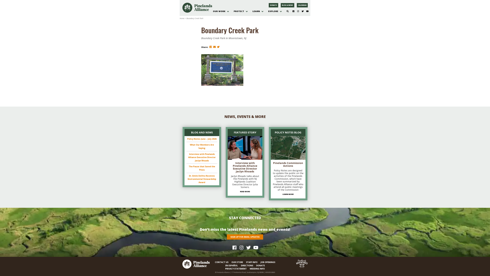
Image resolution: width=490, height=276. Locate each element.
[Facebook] (293, 11)
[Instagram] (297, 11)
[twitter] (218, 47)
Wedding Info (257, 268)
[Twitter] (302, 11)
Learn (256, 11)
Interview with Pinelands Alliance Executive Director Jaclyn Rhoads (202, 157)
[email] (214, 47)
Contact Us (221, 262)
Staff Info (252, 262)
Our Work (219, 11)
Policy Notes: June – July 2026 (202, 138)
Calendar (302, 5)
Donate (273, 5)
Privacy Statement (236, 268)
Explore (273, 11)
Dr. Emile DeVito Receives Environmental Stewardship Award (202, 179)
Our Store (237, 262)
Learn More (288, 194)
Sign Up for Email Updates (245, 236)
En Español (231, 265)
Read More (245, 191)
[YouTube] (306, 11)
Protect (239, 11)
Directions (247, 265)
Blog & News (287, 5)
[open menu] (228, 11)
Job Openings (268, 262)
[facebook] (210, 47)
